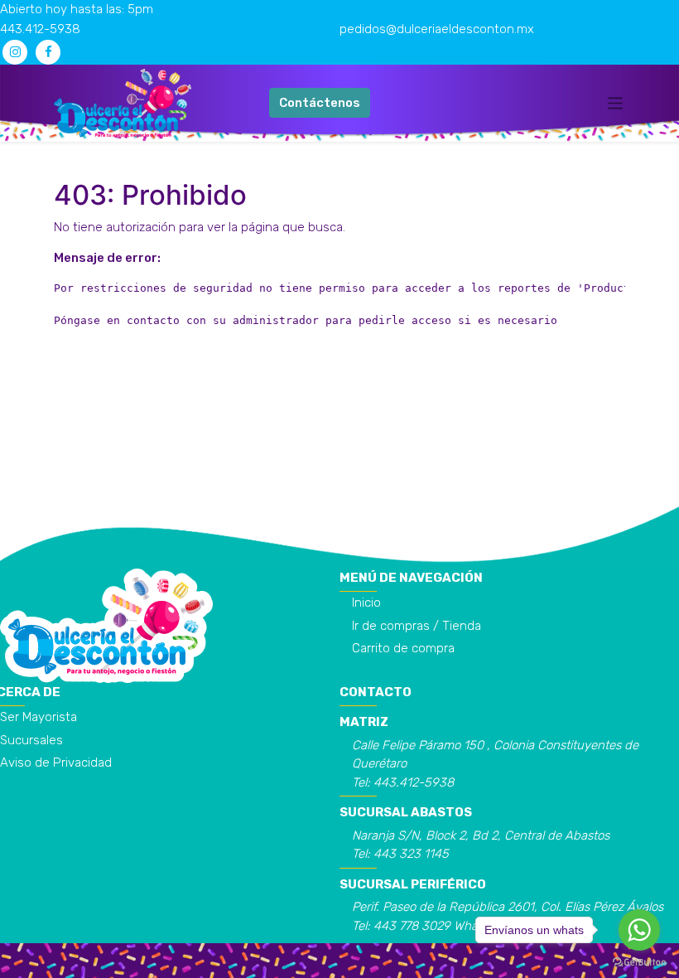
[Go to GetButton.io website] (639, 961)
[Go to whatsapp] (639, 930)
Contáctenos (319, 102)
